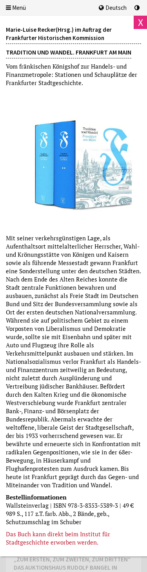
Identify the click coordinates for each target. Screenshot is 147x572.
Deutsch (116, 7)
